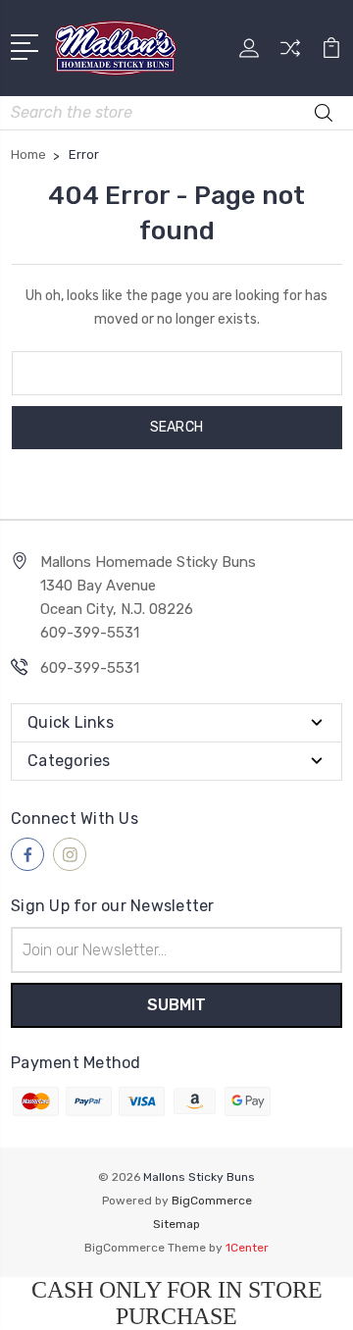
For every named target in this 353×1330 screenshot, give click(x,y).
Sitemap (176, 1224)
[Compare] (290, 54)
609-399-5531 (89, 668)
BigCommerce (212, 1200)
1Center (247, 1247)
